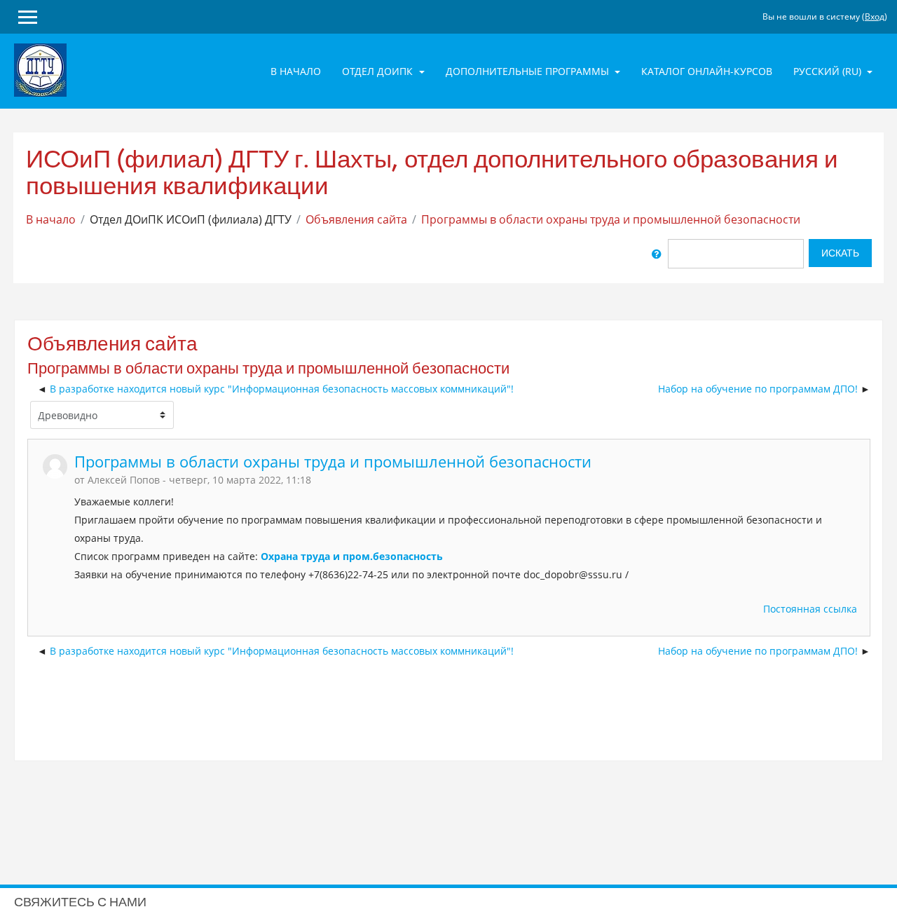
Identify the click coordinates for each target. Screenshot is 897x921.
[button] (656, 254)
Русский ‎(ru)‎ (828, 71)
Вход (874, 16)
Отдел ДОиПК (379, 71)
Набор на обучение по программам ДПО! (758, 388)
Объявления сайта (356, 219)
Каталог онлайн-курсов (706, 71)
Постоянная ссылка (810, 608)
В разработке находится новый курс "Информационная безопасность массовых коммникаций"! (282, 388)
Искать (840, 253)
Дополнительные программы (529, 71)
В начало (296, 71)
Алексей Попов (124, 479)
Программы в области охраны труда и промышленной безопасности (610, 219)
